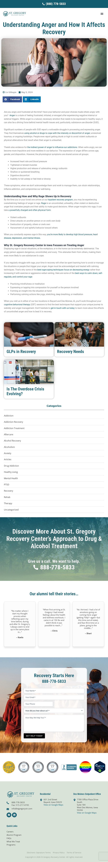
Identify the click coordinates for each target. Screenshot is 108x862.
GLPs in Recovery (21, 351)
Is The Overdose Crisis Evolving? (25, 391)
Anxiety (7, 453)
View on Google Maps (53, 804)
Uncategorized (11, 509)
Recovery (8, 490)
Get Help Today (34, 736)
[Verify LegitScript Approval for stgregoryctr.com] (99, 767)
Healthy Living (11, 472)
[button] (102, 14)
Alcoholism (9, 447)
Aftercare (8, 434)
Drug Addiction (11, 465)
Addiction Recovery (13, 421)
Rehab (7, 497)
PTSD (6, 484)
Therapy (8, 503)
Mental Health (11, 478)
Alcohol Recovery (12, 440)
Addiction (8, 415)
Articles (7, 459)
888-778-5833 (54, 681)
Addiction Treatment (14, 428)
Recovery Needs (70, 351)
